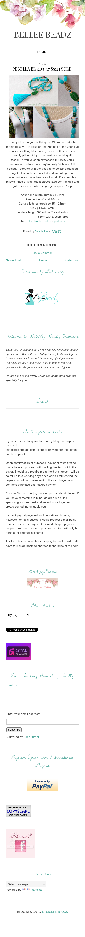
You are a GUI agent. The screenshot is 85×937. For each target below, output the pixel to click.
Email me (12, 685)
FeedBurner (31, 736)
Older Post (72, 260)
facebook (35, 221)
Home (41, 52)
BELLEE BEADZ (42, 34)
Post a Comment (42, 252)
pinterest (59, 221)
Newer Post (13, 260)
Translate (36, 889)
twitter (47, 221)
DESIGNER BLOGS (55, 911)
